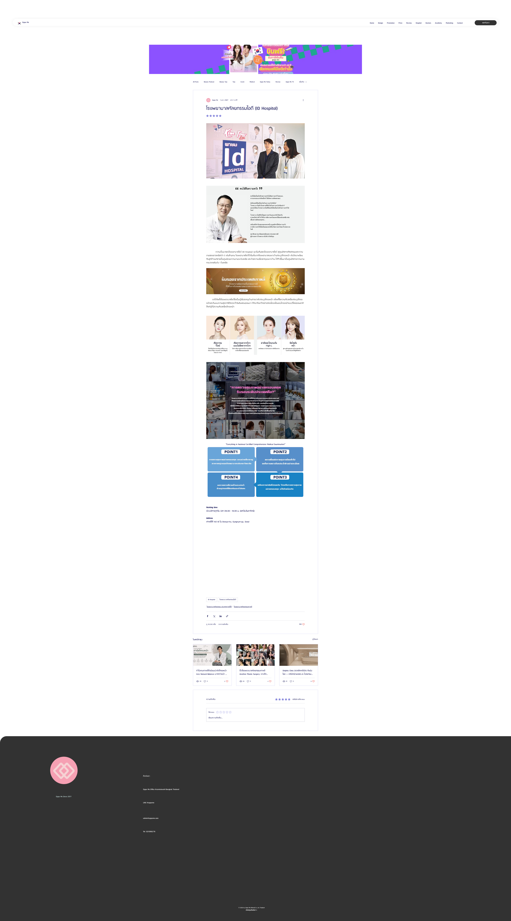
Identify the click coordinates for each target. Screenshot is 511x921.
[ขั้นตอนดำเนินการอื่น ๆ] (303, 100)
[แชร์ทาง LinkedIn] (220, 616)
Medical (252, 82)
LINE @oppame (149, 802)
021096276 (150, 831)
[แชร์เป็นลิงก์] (227, 616)
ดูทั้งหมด (315, 639)
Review (278, 82)
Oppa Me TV (290, 82)
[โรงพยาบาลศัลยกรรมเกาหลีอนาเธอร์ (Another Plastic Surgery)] (255, 655)
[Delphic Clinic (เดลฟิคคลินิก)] (298, 655)
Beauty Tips (223, 82)
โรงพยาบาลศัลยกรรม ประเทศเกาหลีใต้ (219, 606)
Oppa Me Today (265, 82)
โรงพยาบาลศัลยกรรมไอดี (228, 599)
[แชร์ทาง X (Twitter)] (214, 616)
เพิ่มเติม (301, 82)
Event (242, 82)
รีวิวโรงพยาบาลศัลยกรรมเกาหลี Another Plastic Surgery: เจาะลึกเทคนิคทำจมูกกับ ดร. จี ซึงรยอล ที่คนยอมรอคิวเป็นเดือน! (255, 672)
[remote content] (255, 557)
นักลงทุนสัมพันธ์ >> (251, 910)
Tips (234, 82)
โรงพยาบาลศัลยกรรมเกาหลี (243, 606)
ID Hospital (211, 599)
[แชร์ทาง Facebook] (207, 616)
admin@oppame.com (150, 818)
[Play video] (255, 151)
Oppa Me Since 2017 (63, 796)
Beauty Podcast (209, 82)
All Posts (196, 82)
